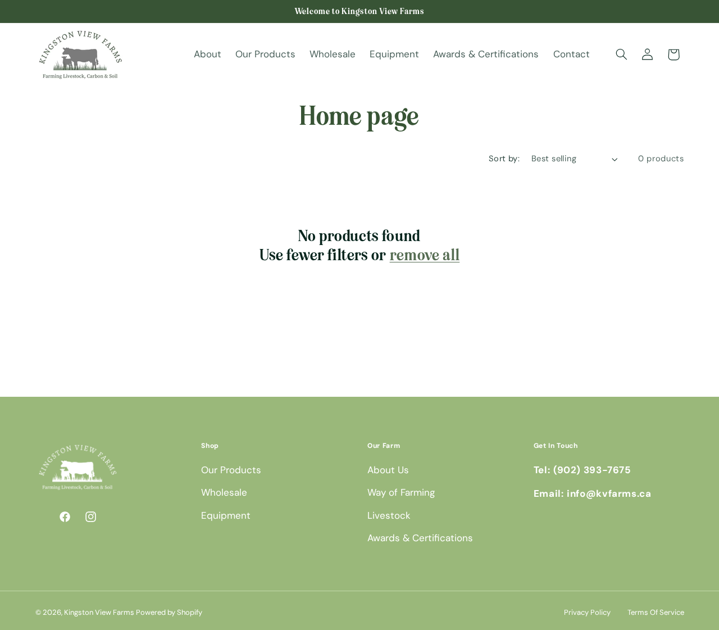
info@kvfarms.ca (609, 493)
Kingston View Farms (99, 612)
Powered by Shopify (169, 612)
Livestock (389, 515)
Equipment (226, 515)
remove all (425, 255)
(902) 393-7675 (592, 470)
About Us (388, 470)
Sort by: (504, 158)
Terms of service (655, 612)
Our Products (231, 470)
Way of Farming (401, 493)
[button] (621, 54)
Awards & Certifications (420, 538)
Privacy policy (587, 612)
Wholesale (224, 493)
